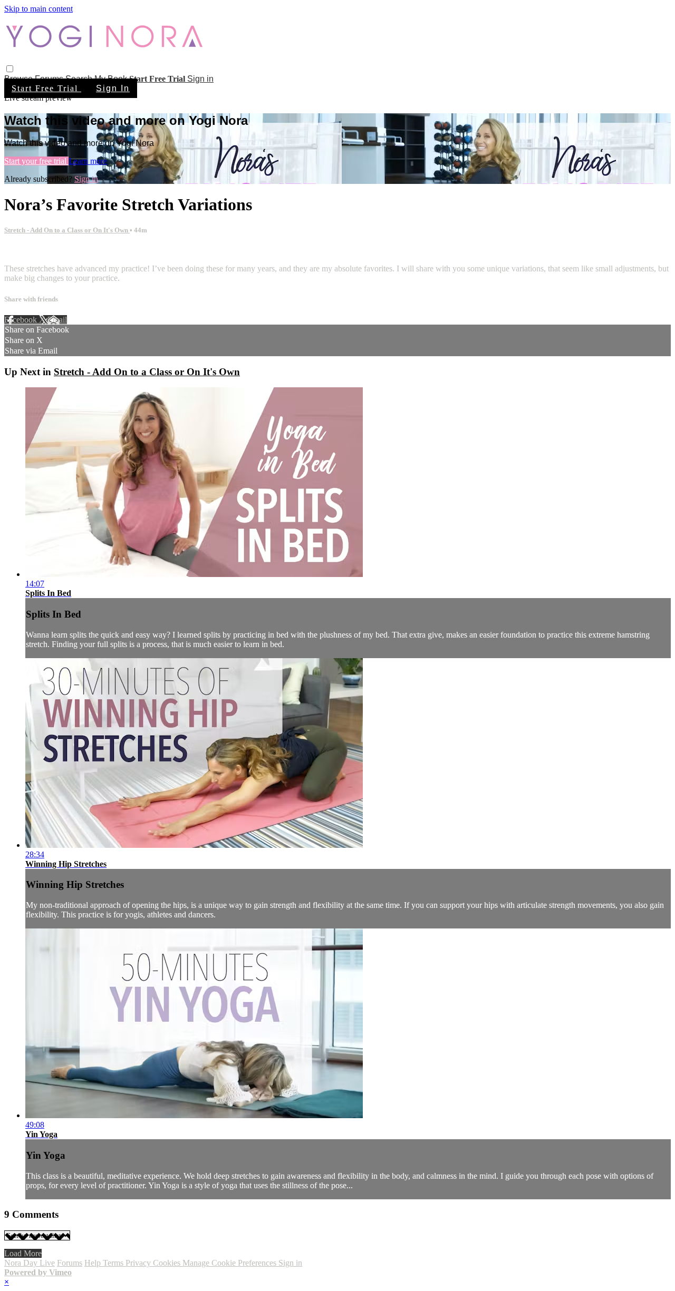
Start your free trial (36, 161)
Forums (69, 1262)
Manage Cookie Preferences (230, 1262)
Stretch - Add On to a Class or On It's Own (67, 230)
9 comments (24, 250)
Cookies (167, 1262)
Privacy (139, 1262)
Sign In (113, 88)
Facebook (21, 319)
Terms (114, 1262)
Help (93, 1262)
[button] (9, 68)
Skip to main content (38, 8)
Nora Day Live (29, 1262)
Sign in (200, 78)
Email (57, 319)
